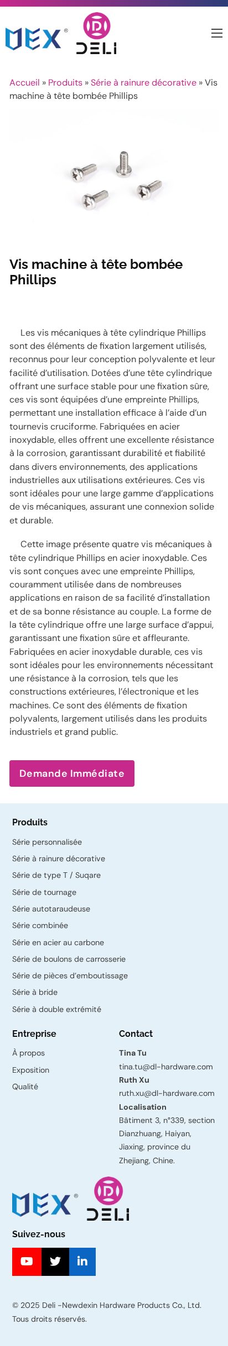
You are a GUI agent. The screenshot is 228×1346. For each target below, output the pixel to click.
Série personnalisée (47, 842)
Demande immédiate (72, 773)
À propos (28, 1053)
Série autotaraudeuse (51, 909)
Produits (65, 82)
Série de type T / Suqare (56, 875)
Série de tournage (44, 892)
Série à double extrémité (56, 1009)
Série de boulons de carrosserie (69, 959)
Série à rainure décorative (143, 82)
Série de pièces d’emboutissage (70, 976)
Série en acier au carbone (58, 942)
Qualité (25, 1086)
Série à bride (35, 992)
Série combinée (40, 925)
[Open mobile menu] (216, 33)
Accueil (24, 82)
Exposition (30, 1070)
